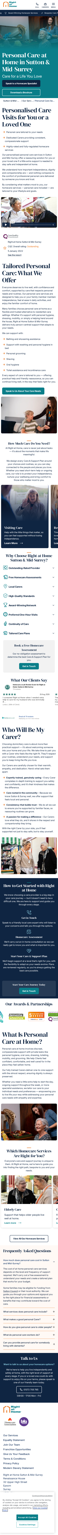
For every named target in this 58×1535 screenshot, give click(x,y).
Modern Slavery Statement (18, 1468)
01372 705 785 (31, 1389)
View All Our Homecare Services (29, 1238)
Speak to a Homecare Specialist (21, 83)
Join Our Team (11, 1444)
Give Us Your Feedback (16, 1454)
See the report (14, 255)
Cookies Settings (27, 1525)
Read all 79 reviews (26, 717)
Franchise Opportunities (17, 1449)
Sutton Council (10, 1291)
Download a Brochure (21, 92)
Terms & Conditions (14, 1458)
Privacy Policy (11, 1463)
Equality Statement (14, 1440)
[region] (27, 1512)
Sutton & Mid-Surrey (13, 100)
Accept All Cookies (27, 1517)
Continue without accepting (42, 1496)
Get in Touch (29, 666)
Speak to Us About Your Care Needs (23, 391)
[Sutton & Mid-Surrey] (10, 5)
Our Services (28, 100)
